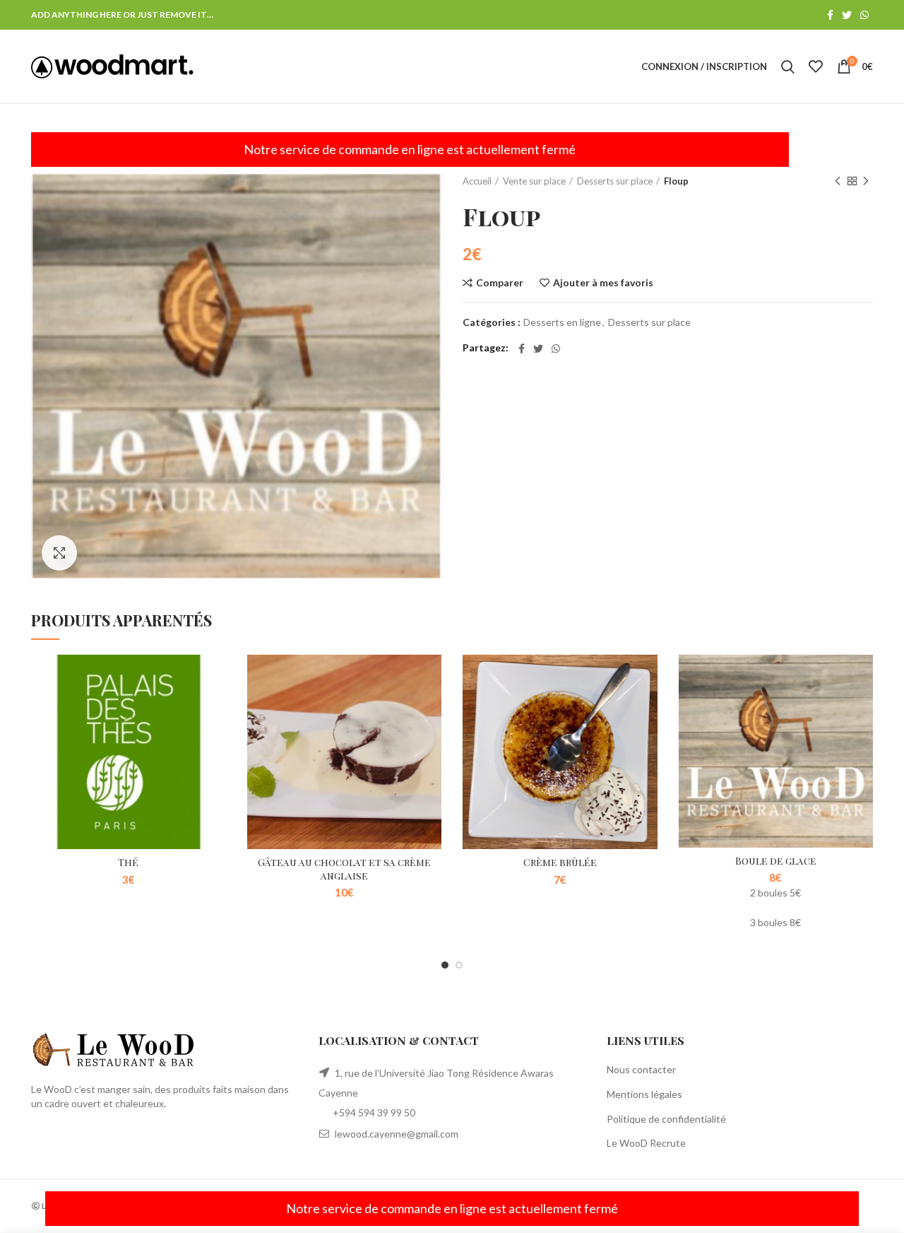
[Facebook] (830, 15)
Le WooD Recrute (646, 1143)
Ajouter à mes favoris (603, 283)
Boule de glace (775, 861)
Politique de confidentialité (666, 1119)
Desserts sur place (615, 181)
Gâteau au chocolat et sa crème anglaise (344, 869)
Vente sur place (534, 181)
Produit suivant (866, 181)
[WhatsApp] (864, 15)
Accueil (477, 181)
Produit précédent (838, 181)
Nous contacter (641, 1069)
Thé (128, 862)
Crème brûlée (560, 862)
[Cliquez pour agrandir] (59, 553)
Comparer (499, 283)
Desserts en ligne (562, 322)
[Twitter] (847, 15)
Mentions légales (644, 1094)
